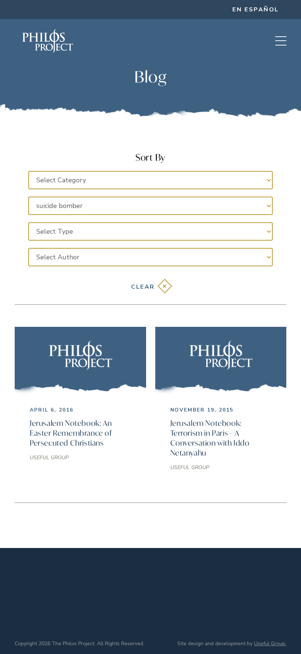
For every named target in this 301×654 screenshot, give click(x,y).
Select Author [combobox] (57, 257)
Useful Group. (270, 643)
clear (143, 287)
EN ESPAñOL (255, 10)
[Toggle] (280, 40)
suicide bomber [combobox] (59, 205)
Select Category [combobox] (61, 180)
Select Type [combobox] (54, 231)
